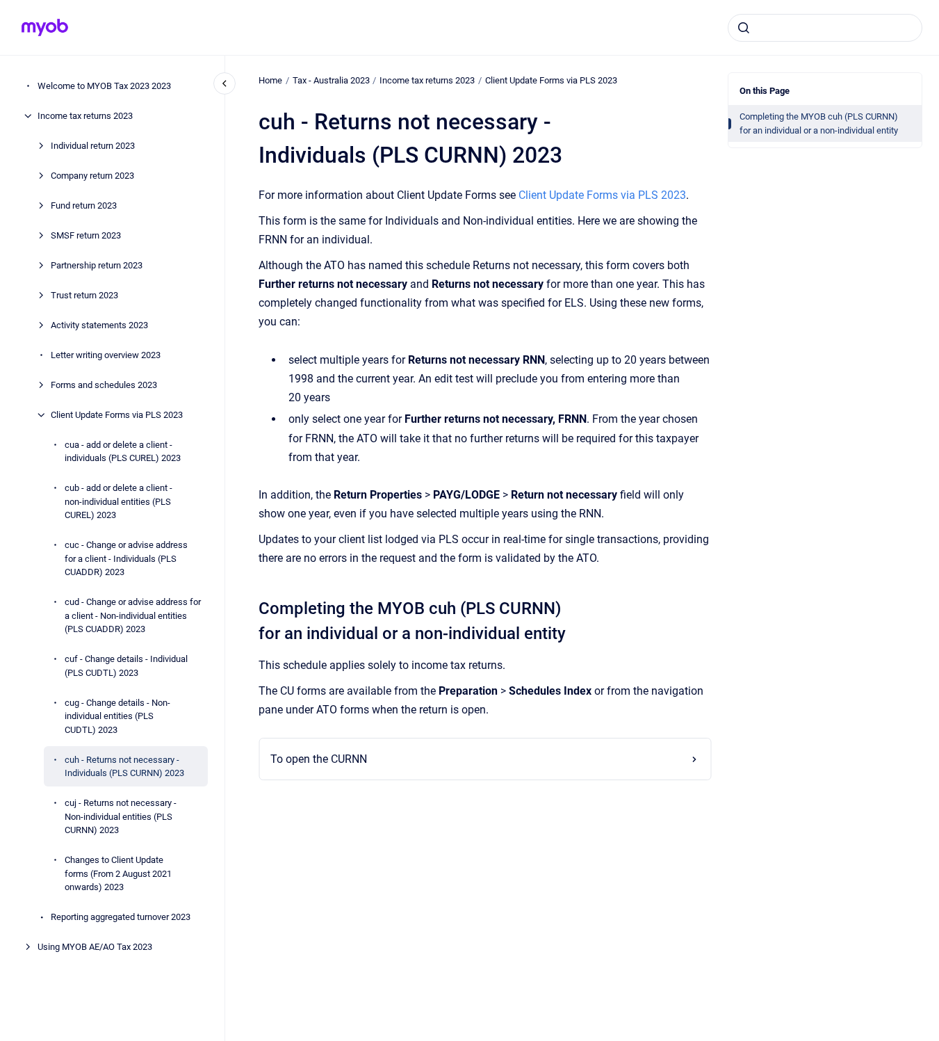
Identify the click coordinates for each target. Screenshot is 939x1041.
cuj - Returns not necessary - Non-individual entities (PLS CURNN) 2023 (121, 816)
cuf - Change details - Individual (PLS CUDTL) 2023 (126, 666)
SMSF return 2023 (86, 235)
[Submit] (744, 28)
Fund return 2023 (84, 205)
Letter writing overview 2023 (106, 355)
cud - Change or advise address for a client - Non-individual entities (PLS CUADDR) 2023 (133, 615)
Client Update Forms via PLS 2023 (117, 415)
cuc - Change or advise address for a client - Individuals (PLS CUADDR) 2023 (126, 558)
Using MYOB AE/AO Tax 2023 (95, 947)
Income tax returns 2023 (85, 116)
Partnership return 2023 (96, 265)
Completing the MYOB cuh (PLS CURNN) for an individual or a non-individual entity (819, 123)
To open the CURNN (318, 759)
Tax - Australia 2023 (331, 80)
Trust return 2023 (84, 295)
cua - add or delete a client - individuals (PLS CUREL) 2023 (123, 451)
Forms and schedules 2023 (104, 385)
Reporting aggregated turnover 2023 (120, 917)
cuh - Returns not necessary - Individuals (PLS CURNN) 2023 (124, 766)
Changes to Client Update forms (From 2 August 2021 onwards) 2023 (118, 873)
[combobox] (825, 28)
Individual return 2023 (93, 145)
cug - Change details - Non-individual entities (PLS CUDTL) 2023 (117, 716)
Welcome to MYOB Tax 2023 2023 (104, 86)
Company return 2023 (92, 175)
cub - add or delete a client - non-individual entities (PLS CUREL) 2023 (118, 501)
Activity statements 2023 (99, 325)
